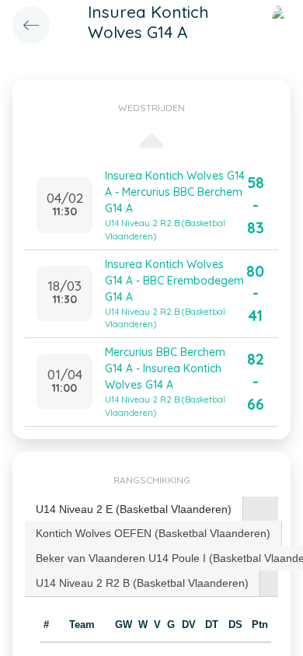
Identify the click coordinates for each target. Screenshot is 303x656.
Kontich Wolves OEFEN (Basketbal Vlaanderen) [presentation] (153, 533)
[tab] (134, 509)
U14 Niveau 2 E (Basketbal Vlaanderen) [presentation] (134, 509)
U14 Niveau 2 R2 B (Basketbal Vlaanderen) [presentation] (142, 583)
